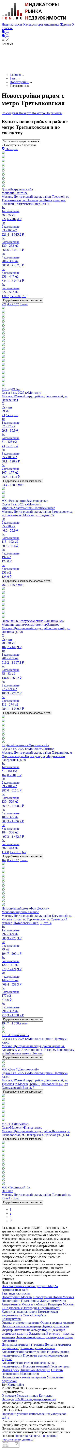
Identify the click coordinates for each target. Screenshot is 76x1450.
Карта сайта (15, 1384)
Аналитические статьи (17, 1362)
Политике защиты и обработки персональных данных (30, 1437)
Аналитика (52, 24)
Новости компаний (36, 1366)
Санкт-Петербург (35, 1315)
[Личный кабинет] (4, 32)
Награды (8, 1399)
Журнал (66, 24)
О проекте (9, 1395)
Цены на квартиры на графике (23, 1344)
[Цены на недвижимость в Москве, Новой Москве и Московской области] (34, 21)
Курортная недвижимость (19, 1311)
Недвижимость (12, 24)
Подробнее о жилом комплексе (22, 300)
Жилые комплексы (53, 1300)
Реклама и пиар (27, 1395)
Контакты (45, 1395)
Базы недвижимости (16, 1293)
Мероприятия (29, 1373)
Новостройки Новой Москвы (53, 1297)
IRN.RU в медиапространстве (35, 1399)
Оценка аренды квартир (57, 1322)
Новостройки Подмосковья (20, 1300)
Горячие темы (60, 1366)
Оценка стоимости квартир (21, 1322)
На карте (25, 113)
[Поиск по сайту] (7, 32)
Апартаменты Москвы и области (24, 1304)
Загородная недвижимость (41, 1308)
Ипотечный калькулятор (30, 1330)
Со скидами (10, 113)
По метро (39, 113)
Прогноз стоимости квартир (21, 1326)
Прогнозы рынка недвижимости (45, 1355)
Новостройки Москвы (17, 1297)
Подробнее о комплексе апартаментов (26, 580)
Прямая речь (10, 1370)
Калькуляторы (33, 24)
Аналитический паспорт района (24, 1351)
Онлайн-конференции (35, 1370)
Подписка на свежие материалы (24, 1377)
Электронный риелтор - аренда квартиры (44, 1337)
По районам (54, 113)
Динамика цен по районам (36, 1348)
